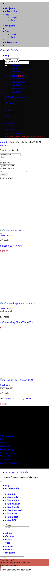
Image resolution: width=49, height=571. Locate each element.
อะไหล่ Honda (17, 72)
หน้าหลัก (4, 142)
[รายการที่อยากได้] (1, 233)
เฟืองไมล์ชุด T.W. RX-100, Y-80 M (15, 399)
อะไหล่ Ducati (16, 89)
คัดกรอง (4, 175)
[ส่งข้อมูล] (6, 65)
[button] (7, 55)
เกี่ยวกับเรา (10, 103)
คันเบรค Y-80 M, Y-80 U (11, 246)
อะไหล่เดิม (15, 65)
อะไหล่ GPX (16, 92)
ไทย (7, 15)
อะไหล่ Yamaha (17, 75)
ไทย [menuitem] (12, 20)
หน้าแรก (9, 97)
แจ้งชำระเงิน (11, 11)
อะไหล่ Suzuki (12, 507)
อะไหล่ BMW (11, 513)
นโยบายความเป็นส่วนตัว (16, 472)
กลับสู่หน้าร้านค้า (18, 97)
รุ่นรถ (7, 543)
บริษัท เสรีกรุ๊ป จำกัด (9, 50)
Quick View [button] (5, 235)
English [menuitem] (14, 17)
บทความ (9, 546)
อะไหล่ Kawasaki (13, 510)
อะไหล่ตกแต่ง (16, 68)
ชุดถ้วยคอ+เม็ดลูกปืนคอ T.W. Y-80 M (16, 322)
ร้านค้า (8, 110)
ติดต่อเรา (9, 130)
